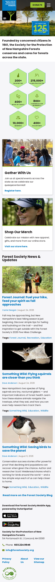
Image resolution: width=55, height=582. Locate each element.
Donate (37, 5)
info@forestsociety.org (20, 550)
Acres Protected (36, 78)
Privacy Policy (6, 560)
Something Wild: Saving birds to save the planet (26, 449)
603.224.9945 (22, 544)
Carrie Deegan (9, 310)
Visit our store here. (16, 246)
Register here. (13, 190)
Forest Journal (17, 337)
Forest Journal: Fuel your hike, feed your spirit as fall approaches (25, 301)
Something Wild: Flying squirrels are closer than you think (26, 376)
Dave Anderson (9, 383)
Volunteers (36, 120)
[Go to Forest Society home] (9, 10)
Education (46, 337)
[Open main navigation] (48, 5)
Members (18, 120)
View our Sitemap (39, 560)
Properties (18, 78)
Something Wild (18, 410)
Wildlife (44, 410)
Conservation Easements (36, 99)
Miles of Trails (18, 99)
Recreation (33, 337)
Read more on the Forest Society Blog (27, 495)
